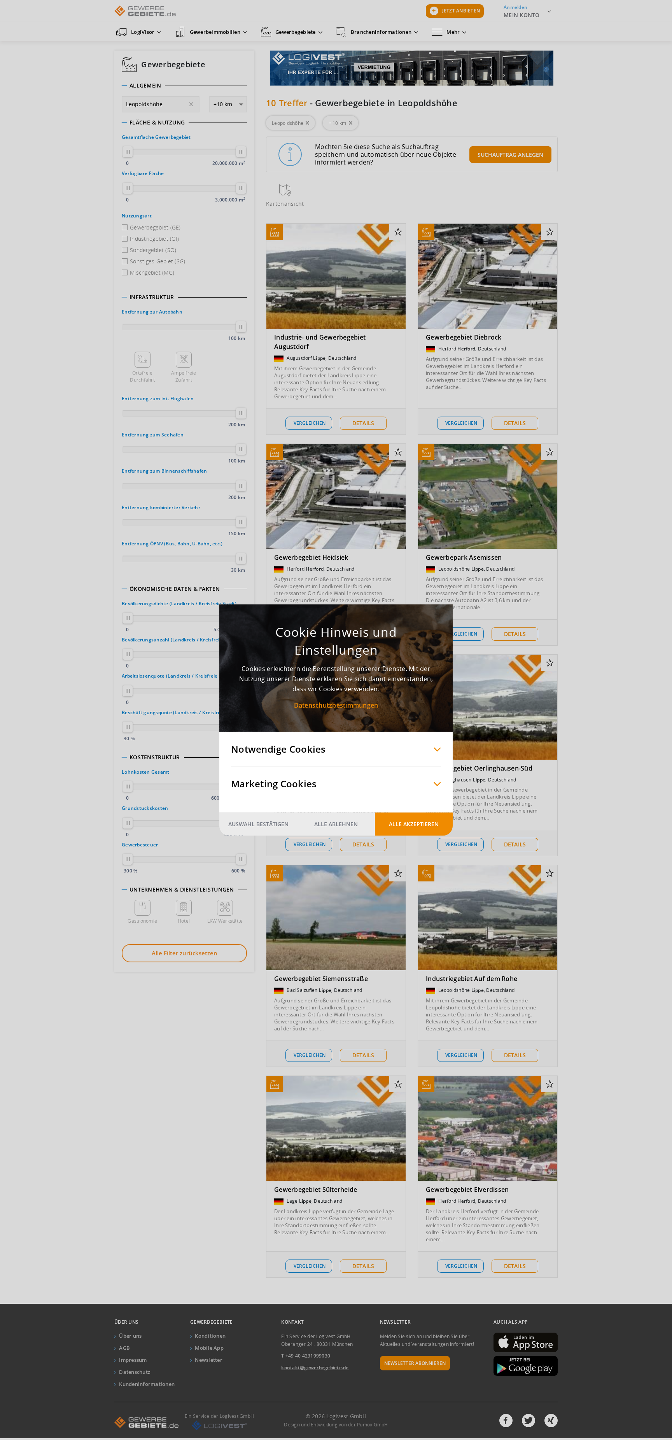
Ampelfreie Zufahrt (183, 376)
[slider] (127, 151)
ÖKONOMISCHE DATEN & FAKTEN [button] (175, 589)
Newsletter (208, 1359)
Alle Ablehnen (336, 824)
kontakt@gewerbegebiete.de (314, 1367)
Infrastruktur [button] (152, 297)
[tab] (184, 85)
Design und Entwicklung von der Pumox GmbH (336, 1424)
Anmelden (515, 7)
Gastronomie (142, 921)
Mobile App (209, 1347)
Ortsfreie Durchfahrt (142, 376)
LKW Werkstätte (225, 921)
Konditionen (210, 1335)
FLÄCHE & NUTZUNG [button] (157, 122)
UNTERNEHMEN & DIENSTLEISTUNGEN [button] (182, 889)
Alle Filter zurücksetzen (184, 953)
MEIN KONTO (522, 15)
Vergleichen (310, 423)
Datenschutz (134, 1371)
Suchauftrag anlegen (510, 154)
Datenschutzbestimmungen (336, 705)
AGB (124, 1347)
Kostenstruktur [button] (155, 757)
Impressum (133, 1359)
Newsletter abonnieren (415, 1363)
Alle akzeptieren (414, 824)
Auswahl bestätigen (258, 824)
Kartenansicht (285, 203)
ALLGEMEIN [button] (145, 85)
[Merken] (398, 232)
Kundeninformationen (147, 1383)
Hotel (184, 921)
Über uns (130, 1335)
